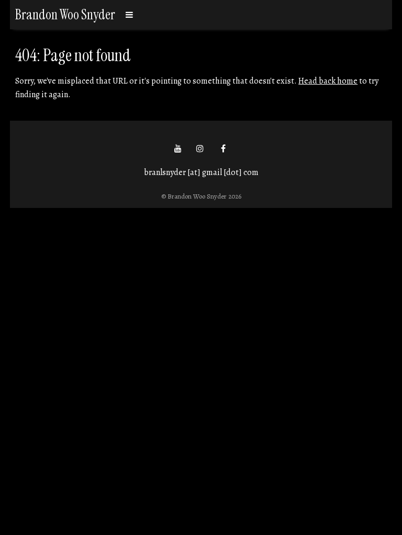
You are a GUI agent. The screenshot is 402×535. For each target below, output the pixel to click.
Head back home (328, 81)
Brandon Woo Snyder (65, 15)
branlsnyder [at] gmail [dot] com (201, 172)
